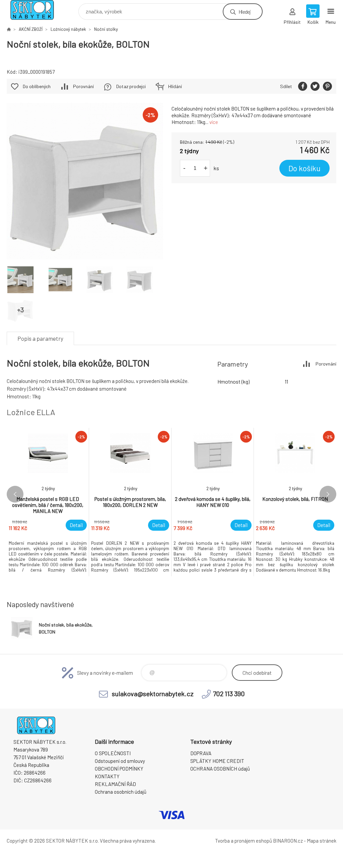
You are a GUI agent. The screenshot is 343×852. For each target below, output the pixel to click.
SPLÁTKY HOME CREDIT (217, 761)
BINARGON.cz (288, 841)
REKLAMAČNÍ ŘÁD (115, 784)
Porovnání (83, 86)
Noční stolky (106, 29)
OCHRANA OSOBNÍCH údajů (220, 769)
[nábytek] (9, 29)
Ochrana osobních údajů (120, 792)
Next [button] (328, 494)
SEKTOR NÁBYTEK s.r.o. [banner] (36, 10)
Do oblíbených (37, 86)
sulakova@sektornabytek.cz (153, 694)
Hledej (244, 11)
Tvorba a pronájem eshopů (243, 841)
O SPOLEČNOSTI (113, 753)
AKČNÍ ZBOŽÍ (31, 29)
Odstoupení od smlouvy (120, 761)
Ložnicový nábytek (68, 29)
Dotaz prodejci (131, 86)
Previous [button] (15, 494)
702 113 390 (229, 694)
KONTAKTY (107, 776)
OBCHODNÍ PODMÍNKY (119, 769)
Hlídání (175, 86)
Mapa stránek (321, 841)
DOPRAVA (200, 753)
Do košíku (304, 168)
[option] (48, 502)
